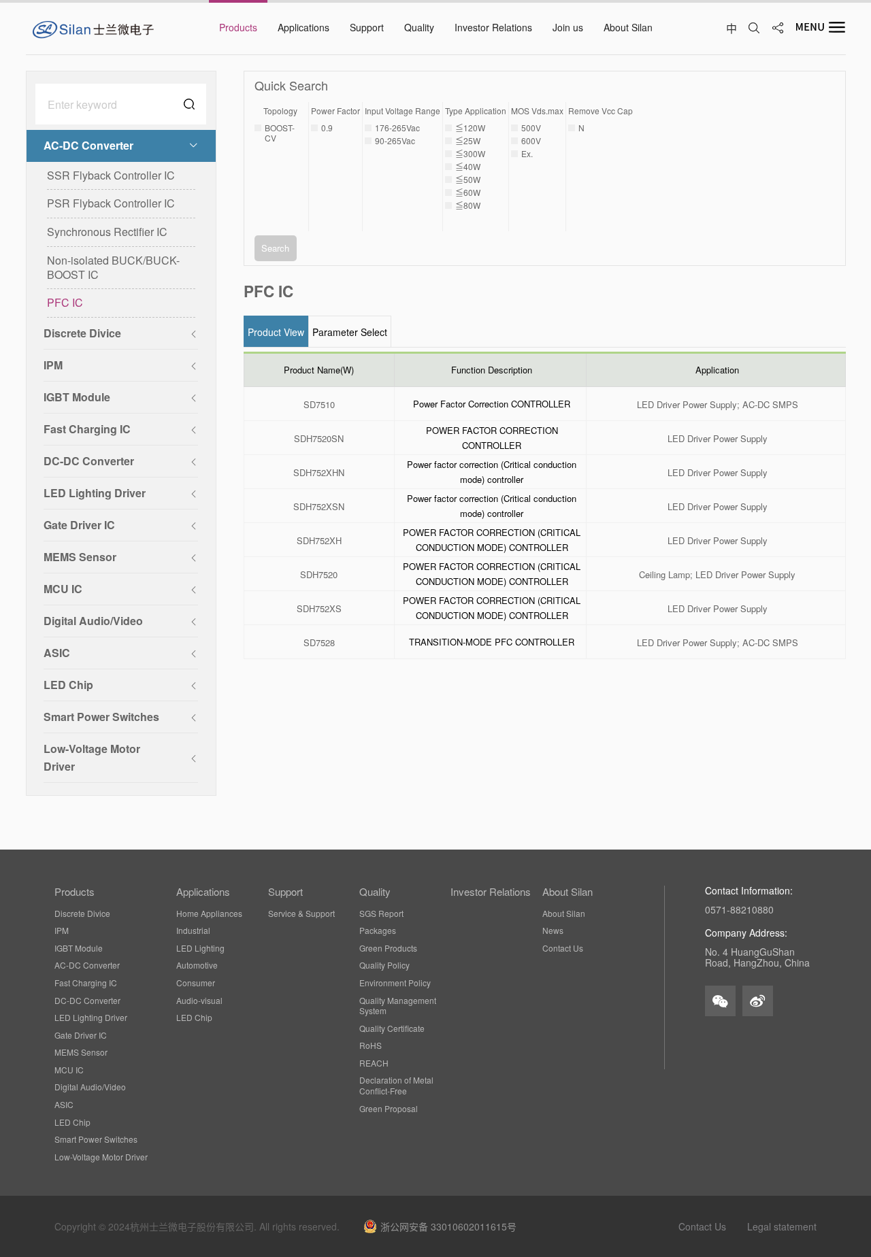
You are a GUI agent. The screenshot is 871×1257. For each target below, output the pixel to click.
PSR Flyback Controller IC (111, 203)
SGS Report (381, 913)
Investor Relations (490, 892)
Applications (203, 892)
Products (74, 892)
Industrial (193, 930)
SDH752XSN (318, 507)
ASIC (63, 1104)
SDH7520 (319, 575)
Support (285, 892)
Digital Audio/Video (90, 1087)
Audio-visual (199, 1000)
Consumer (195, 982)
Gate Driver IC (80, 1035)
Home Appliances (209, 913)
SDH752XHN (318, 473)
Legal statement (782, 1226)
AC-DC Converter (87, 965)
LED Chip (72, 1122)
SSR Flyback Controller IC (111, 175)
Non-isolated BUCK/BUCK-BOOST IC (113, 267)
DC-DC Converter (87, 1000)
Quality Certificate (392, 1028)
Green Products (388, 948)
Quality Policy (384, 965)
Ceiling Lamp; (666, 575)
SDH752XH (319, 541)
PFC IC (65, 302)
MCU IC (69, 1070)
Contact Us (562, 948)
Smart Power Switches (95, 1139)
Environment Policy (395, 982)
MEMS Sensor (81, 1052)
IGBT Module (78, 948)
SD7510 (319, 405)
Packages (377, 930)
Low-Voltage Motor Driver (101, 1157)
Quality (375, 892)
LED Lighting (200, 948)
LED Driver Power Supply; (688, 405)
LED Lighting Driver (90, 1017)
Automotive (197, 965)
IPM (61, 930)
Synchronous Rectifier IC (107, 231)
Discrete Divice (82, 913)
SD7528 (319, 643)
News (552, 930)
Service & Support (301, 913)
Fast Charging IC (85, 982)
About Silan (567, 892)
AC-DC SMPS (770, 405)
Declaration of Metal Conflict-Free (396, 1085)
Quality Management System (397, 1005)
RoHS (370, 1045)
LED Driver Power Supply (718, 439)
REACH (374, 1063)
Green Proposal (388, 1108)
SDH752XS (319, 609)
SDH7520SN (319, 439)
